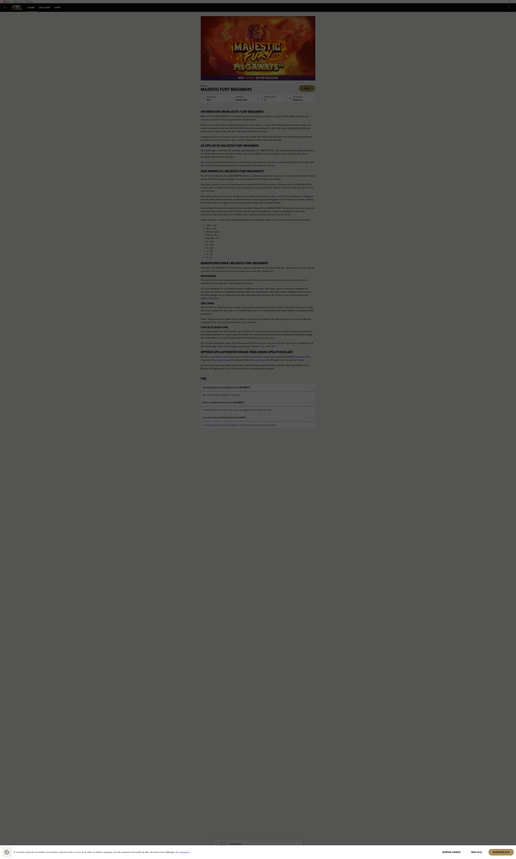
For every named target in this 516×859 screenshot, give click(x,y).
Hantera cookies (451, 852)
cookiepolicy (184, 852)
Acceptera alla (501, 852)
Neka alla (476, 852)
